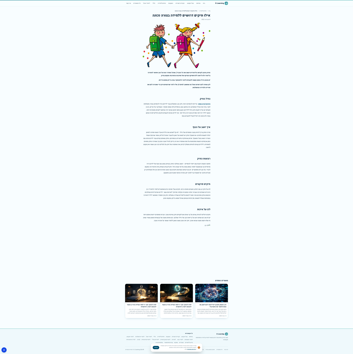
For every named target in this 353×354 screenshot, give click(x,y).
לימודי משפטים (189, 340)
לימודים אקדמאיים (165, 340)
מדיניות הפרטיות (191, 349)
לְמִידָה (138, 340)
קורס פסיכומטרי (168, 343)
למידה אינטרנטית (130, 340)
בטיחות (198, 3)
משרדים (181, 343)
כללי (154, 3)
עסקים (176, 343)
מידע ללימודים (189, 343)
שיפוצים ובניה (159, 343)
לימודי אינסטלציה (139, 337)
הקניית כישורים (180, 3)
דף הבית (226, 349)
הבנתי (156, 347)
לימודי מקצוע (130, 337)
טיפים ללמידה (162, 3)
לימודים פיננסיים (146, 340)
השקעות (170, 3)
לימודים (174, 340)
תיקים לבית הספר (204, 104)
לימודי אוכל (146, 3)
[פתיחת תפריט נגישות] (4, 350)
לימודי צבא (180, 340)
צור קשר (128, 3)
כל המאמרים (137, 3)
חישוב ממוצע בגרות (210, 349)
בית (204, 3)
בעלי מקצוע (190, 3)
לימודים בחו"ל (155, 340)
